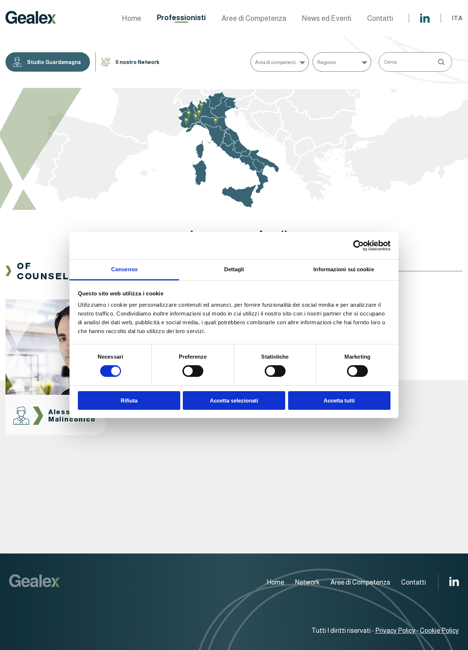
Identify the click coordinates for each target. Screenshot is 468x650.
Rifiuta (129, 400)
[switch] (192, 371)
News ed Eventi (326, 18)
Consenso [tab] (124, 269)
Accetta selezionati (234, 400)
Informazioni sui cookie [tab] (343, 269)
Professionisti (181, 18)
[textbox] (280, 62)
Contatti (380, 18)
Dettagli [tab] (234, 269)
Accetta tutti (339, 400)
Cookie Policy (439, 630)
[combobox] (279, 62)
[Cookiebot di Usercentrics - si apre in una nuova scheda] (358, 245)
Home (131, 18)
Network (307, 582)
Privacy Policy (395, 630)
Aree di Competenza (254, 18)
